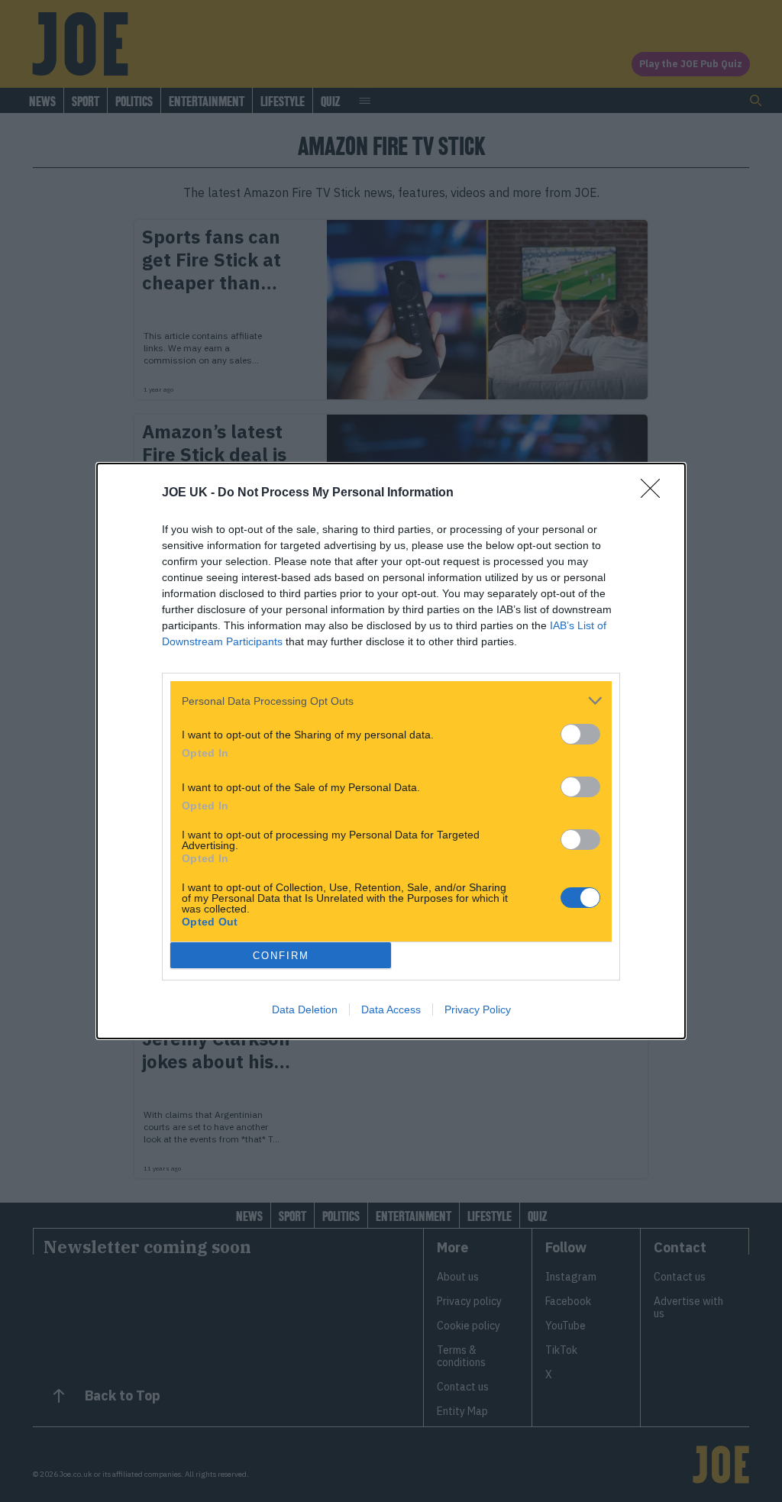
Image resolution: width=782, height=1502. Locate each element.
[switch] (580, 734)
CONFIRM (281, 955)
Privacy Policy (477, 1009)
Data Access (391, 1009)
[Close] (655, 493)
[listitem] (391, 701)
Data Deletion (305, 1009)
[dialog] (391, 751)
